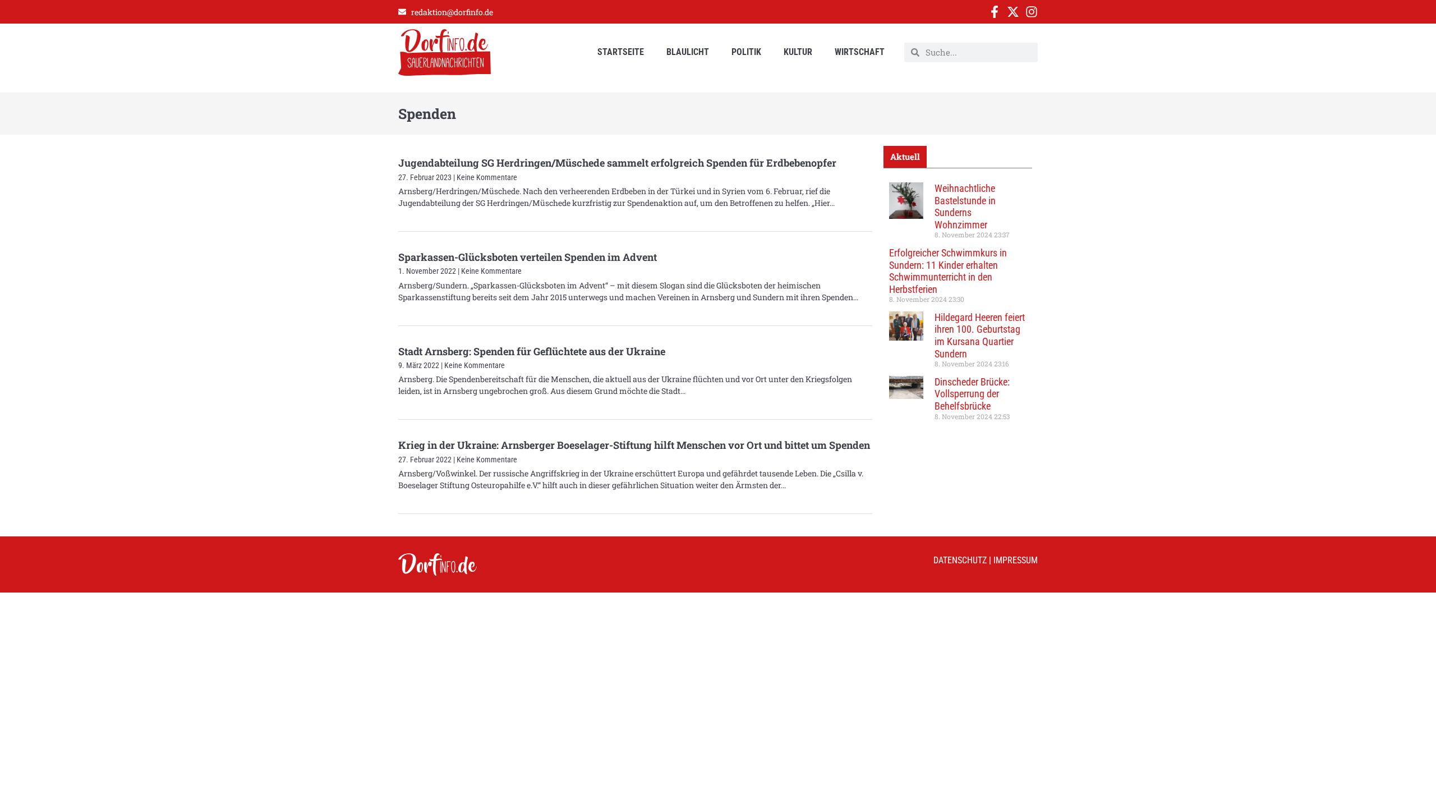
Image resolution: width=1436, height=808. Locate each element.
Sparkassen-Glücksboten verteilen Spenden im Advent (527, 257)
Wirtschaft (860, 52)
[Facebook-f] (994, 12)
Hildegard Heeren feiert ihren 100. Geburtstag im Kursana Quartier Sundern (980, 335)
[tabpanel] (957, 305)
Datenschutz (960, 560)
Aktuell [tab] (905, 156)
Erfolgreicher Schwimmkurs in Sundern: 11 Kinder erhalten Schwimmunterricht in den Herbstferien (948, 271)
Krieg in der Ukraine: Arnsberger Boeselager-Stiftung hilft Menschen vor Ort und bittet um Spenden (634, 445)
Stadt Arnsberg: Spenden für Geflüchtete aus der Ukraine (531, 351)
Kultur (798, 52)
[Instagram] (1031, 12)
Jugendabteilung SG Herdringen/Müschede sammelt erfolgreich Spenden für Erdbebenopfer (617, 162)
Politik (746, 52)
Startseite (620, 52)
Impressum (1015, 560)
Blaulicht (687, 52)
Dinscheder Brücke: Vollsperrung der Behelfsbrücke (972, 394)
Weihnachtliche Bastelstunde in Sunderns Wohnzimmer (965, 206)
